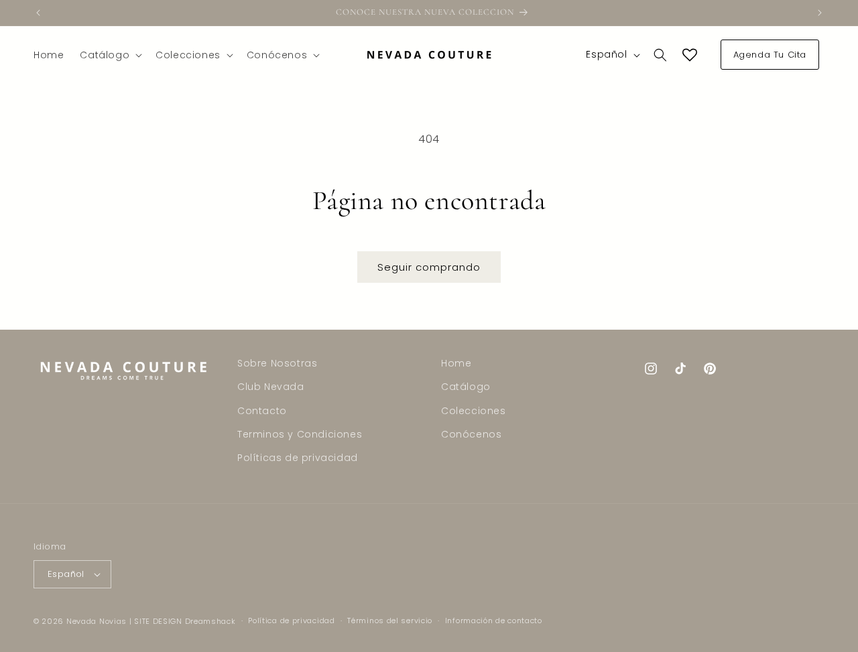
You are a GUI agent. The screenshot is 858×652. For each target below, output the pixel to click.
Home (456, 363)
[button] (109, 55)
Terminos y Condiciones (299, 434)
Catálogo (466, 386)
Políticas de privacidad (297, 457)
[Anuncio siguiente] (820, 12)
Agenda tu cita (769, 54)
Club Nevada (270, 386)
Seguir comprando (429, 267)
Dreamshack (210, 621)
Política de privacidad (291, 620)
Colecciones (473, 410)
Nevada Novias (96, 621)
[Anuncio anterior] (38, 12)
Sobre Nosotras (277, 363)
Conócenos (471, 434)
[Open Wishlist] (689, 55)
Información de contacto (493, 620)
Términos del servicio (389, 620)
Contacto (262, 410)
